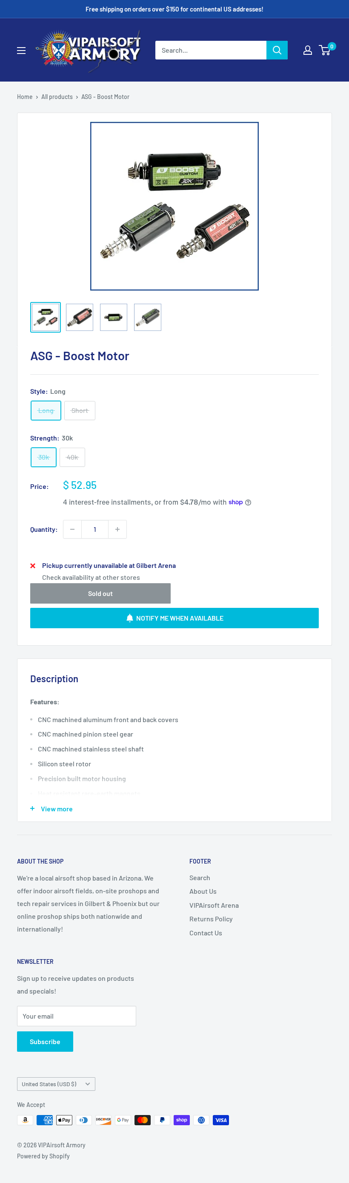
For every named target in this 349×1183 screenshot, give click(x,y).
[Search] (277, 50)
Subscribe (45, 1041)
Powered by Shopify (43, 1156)
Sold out (100, 593)
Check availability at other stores (91, 577)
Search (199, 877)
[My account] (307, 50)
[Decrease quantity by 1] (72, 529)
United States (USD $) (49, 1083)
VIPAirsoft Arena (214, 905)
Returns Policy (211, 919)
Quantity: (44, 529)
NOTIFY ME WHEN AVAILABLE (179, 618)
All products (57, 96)
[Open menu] (21, 50)
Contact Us (205, 933)
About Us (203, 891)
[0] (325, 50)
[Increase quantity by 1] (117, 529)
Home (25, 96)
